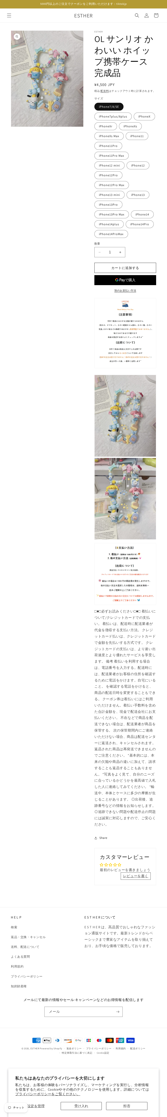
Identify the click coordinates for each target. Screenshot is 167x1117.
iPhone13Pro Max (111, 214)
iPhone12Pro (108, 175)
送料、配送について (25, 947)
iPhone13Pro (108, 205)
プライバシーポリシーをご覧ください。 (47, 1094)
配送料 (104, 91)
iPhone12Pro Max (111, 185)
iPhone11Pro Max (111, 156)
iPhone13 (138, 195)
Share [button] (103, 838)
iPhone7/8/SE (109, 107)
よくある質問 (20, 957)
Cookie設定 (103, 1052)
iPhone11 (137, 136)
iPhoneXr (105, 126)
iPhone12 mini (109, 165)
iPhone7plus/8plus (113, 116)
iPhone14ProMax (111, 234)
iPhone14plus (109, 224)
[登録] (117, 1012)
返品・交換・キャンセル (28, 937)
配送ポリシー (137, 1048)
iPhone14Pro (139, 224)
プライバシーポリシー (27, 976)
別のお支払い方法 (125, 290)
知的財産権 (19, 986)
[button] (9, 15)
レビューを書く (135, 876)
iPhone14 (142, 214)
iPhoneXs (130, 126)
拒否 (126, 1106)
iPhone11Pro (108, 146)
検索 (14, 927)
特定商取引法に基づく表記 (77, 1052)
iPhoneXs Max (109, 136)
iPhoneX (144, 116)
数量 (97, 244)
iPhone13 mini (109, 195)
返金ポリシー (74, 1048)
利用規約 (17, 966)
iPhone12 (138, 165)
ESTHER (34, 1048)
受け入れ (81, 1106)
